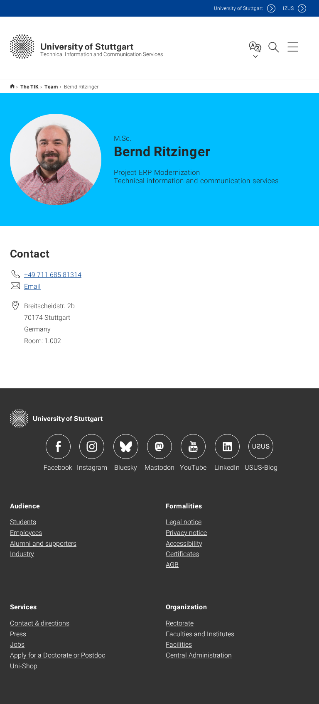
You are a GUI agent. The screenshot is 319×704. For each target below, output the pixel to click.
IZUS (288, 8)
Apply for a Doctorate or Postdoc (57, 654)
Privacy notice (186, 532)
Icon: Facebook (58, 446)
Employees (26, 532)
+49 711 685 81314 (52, 274)
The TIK (29, 86)
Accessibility (184, 543)
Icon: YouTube (193, 446)
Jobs (17, 644)
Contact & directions (39, 622)
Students (23, 521)
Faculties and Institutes (200, 633)
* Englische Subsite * (12, 86)
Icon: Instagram (91, 446)
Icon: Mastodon (159, 446)
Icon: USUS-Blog (260, 446)
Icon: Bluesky (125, 446)
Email (32, 286)
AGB (172, 564)
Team (51, 86)
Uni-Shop (23, 665)
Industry (22, 553)
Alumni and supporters (43, 543)
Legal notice (183, 521)
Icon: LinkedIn (227, 446)
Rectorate (180, 622)
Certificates (182, 553)
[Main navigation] (293, 46)
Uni (238, 8)
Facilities (179, 644)
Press (18, 633)
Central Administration (199, 654)
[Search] (273, 46)
